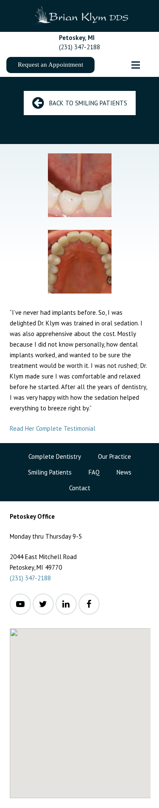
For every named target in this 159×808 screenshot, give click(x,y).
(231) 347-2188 (30, 578)
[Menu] (135, 65)
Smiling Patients (50, 472)
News (124, 472)
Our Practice (114, 456)
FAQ (94, 472)
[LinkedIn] (66, 604)
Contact (79, 488)
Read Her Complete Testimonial (52, 428)
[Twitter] (43, 604)
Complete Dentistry (54, 456)
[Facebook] (89, 604)
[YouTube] (20, 604)
